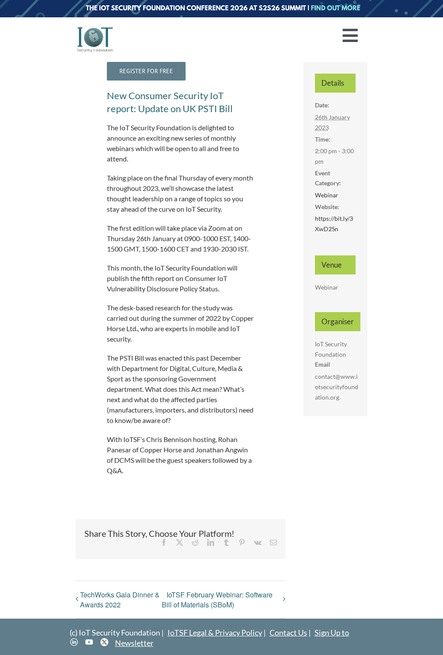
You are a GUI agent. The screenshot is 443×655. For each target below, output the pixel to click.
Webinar (326, 195)
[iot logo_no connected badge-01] (95, 29)
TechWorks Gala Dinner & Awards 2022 (120, 600)
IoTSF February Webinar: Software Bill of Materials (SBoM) (217, 600)
